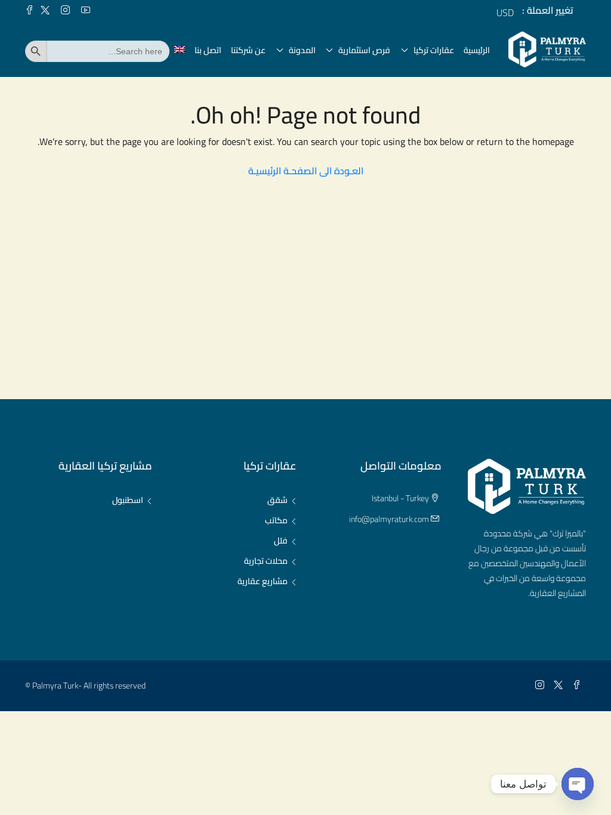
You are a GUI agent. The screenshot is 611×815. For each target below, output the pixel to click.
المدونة (302, 50)
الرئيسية (477, 50)
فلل (281, 540)
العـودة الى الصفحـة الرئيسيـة (305, 171)
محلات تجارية (266, 561)
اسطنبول (127, 500)
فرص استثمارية (364, 50)
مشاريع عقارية (262, 581)
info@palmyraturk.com (389, 519)
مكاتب (276, 520)
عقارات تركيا (433, 50)
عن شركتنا (248, 50)
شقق (277, 500)
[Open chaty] (577, 784)
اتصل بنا (208, 50)
